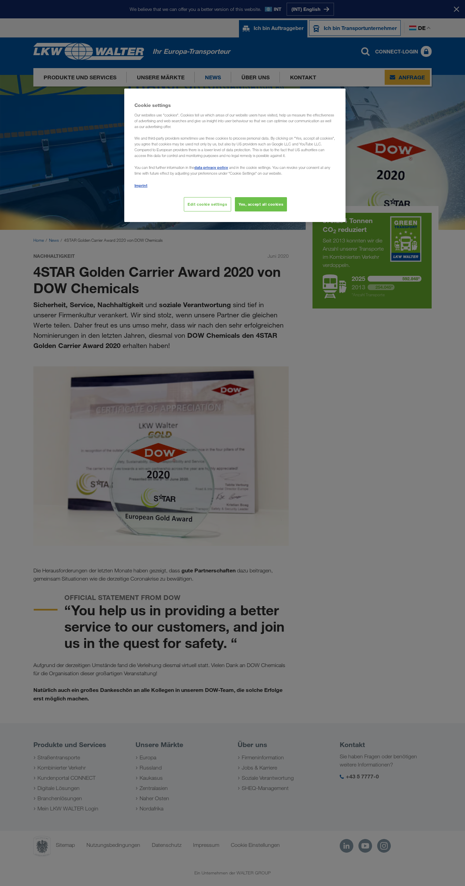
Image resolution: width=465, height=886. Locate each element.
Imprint (140, 185)
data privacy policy (211, 167)
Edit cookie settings (207, 204)
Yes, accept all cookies (261, 204)
